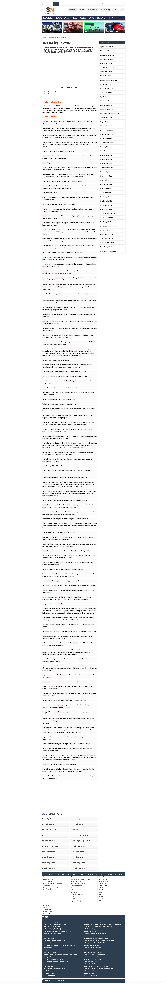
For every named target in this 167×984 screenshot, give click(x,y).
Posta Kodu (102, 877)
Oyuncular (46, 905)
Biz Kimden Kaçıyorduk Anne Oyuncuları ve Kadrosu (100, 929)
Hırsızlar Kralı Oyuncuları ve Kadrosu (54, 968)
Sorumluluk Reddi (107, 874)
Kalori (100, 901)
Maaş (72, 888)
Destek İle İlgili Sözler (78, 868)
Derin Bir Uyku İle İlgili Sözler (81, 841)
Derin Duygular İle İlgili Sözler (81, 835)
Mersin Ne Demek (49, 973)
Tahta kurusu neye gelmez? (93, 959)
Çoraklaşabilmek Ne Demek (93, 957)
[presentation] (101, 4)
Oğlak (99, 18)
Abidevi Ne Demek (49, 943)
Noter (44, 903)
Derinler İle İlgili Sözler (49, 835)
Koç (44, 18)
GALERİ (82, 10)
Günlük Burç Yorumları (78, 881)
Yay (93, 18)
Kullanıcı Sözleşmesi (77, 874)
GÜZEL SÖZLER (92, 10)
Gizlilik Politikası (63, 874)
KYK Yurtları (102, 883)
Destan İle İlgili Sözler (78, 863)
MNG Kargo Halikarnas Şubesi (52, 926)
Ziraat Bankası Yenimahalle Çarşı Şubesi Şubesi (98, 926)
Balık (110, 18)
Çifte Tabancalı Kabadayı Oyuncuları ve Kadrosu (99, 950)
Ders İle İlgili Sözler (48, 819)
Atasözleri (102, 892)
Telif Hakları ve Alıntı (93, 874)
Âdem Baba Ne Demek (50, 936)
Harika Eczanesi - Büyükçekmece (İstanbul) (56, 922)
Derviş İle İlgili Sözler (48, 852)
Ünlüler (101, 896)
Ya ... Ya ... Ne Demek (91, 961)
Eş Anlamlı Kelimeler (77, 894)
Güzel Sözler (52, 37)
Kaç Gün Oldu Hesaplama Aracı (80, 879)
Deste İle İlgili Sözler (48, 868)
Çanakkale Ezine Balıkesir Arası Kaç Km (96, 954)
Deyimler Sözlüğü (76, 901)
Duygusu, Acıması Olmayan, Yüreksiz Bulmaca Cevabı (100, 922)
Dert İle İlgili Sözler (62, 37)
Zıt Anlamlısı (47, 909)
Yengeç (62, 18)
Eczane (73, 896)
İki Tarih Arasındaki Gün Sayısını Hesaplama (53, 884)
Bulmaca (73, 898)
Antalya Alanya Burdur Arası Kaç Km (95, 933)
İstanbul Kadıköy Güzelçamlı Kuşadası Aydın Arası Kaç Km (60, 954)
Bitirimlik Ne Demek (90, 936)
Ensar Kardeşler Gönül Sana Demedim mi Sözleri (57, 931)
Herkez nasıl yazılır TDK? (92, 945)
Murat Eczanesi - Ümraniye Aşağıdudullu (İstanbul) (99, 940)
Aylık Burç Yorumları (77, 885)
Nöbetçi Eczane (103, 881)
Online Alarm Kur (48, 879)
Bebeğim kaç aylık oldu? (50, 888)
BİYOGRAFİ (72, 10)
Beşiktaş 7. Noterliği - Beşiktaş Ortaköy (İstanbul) (99, 968)
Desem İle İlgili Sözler (78, 857)
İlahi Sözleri (74, 890)
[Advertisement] (69, 72)
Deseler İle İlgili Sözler (49, 857)
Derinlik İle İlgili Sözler (49, 824)
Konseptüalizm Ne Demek (51, 957)
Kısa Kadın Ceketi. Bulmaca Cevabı (53, 959)
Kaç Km (101, 898)
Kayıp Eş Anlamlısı (90, 931)
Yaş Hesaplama (48, 881)
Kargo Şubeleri (103, 885)
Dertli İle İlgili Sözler (78, 846)
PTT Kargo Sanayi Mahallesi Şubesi (54, 929)
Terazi (82, 18)
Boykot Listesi (47, 914)
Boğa (50, 18)
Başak (75, 18)
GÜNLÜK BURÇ (105, 10)
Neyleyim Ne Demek (49, 947)
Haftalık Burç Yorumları (78, 883)
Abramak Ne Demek (49, 975)
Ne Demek (74, 892)
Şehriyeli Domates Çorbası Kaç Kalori (54, 940)
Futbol (101, 890)
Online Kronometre (48, 877)
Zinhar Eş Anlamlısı (90, 964)
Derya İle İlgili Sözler (78, 852)
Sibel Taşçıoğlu (89, 973)
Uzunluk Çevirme (48, 890)
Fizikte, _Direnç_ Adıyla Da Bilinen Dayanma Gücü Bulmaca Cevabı (103, 924)
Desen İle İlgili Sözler (48, 863)
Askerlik (101, 888)
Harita (45, 907)
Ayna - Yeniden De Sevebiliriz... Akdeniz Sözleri (72, 4)
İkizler (56, 18)
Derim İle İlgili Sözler (48, 841)
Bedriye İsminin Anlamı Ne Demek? (95, 943)
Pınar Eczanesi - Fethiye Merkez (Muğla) (96, 966)
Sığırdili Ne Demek (49, 938)
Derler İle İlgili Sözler (78, 824)
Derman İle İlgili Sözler (79, 819)
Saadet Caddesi (48, 971)
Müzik (100, 894)
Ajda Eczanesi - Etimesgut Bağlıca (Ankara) (56, 961)
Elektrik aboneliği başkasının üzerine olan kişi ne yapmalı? (60, 945)
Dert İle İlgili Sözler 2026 (50, 92)
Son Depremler (103, 879)
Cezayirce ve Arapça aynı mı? (93, 952)
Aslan (69, 18)
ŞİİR (115, 10)
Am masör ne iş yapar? (50, 952)
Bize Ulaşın (118, 874)
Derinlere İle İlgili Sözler (49, 830)
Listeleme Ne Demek (91, 971)
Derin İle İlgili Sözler (78, 830)
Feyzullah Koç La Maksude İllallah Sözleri (55, 924)
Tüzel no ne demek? (91, 975)
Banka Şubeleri (47, 912)
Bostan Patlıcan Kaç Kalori (93, 947)
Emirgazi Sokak (48, 950)
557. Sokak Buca (48, 966)
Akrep (88, 18)
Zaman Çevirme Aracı (77, 877)
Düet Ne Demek (48, 964)
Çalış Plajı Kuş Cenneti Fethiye (52, 933)
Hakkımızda (52, 874)
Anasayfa (45, 37)
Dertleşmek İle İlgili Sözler (50, 846)
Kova (104, 18)
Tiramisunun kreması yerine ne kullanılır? (97, 938)
